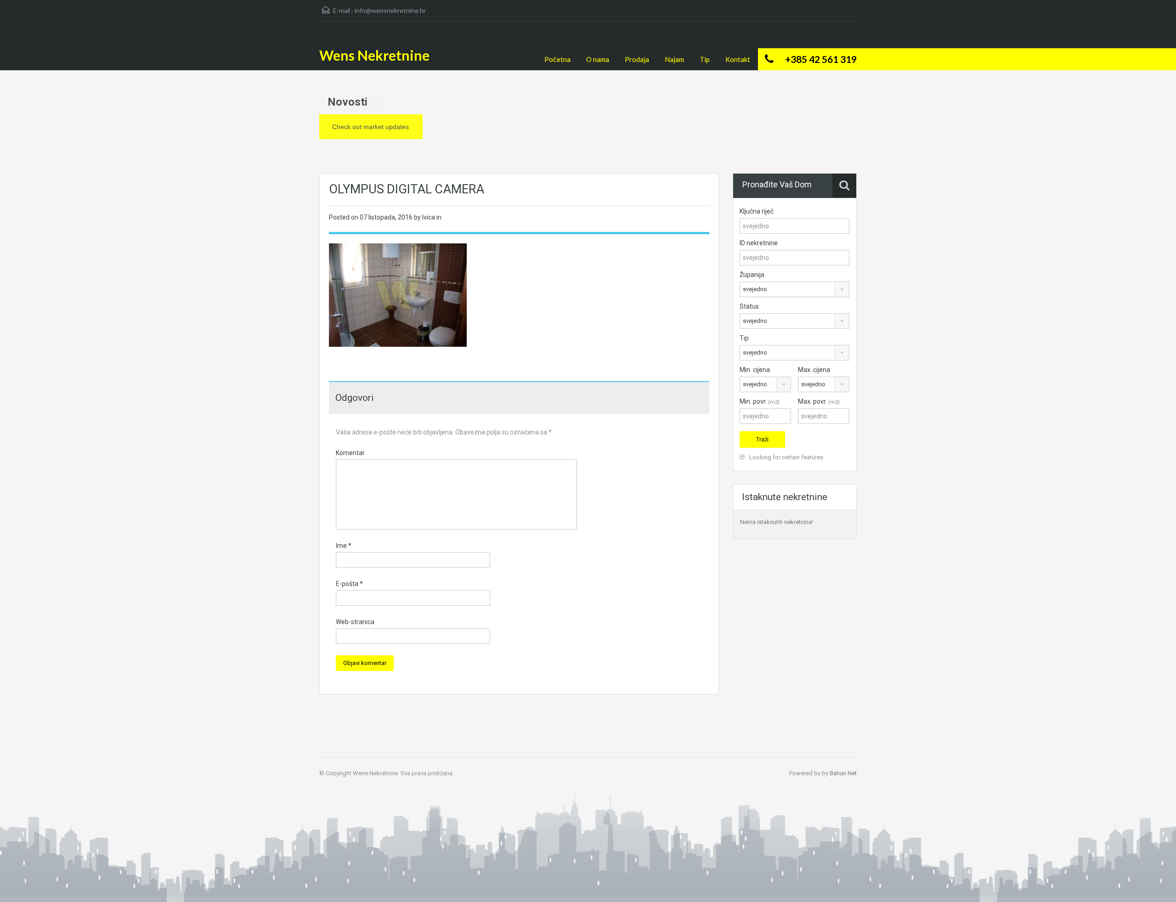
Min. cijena (755, 369)
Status (749, 306)
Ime (343, 545)
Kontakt (737, 59)
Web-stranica (355, 622)
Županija (752, 274)
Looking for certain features (785, 457)
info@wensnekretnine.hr (390, 10)
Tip (705, 59)
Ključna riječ (757, 211)
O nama (597, 59)
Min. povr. (760, 401)
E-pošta (349, 583)
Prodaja (637, 59)
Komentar (350, 453)
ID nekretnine (759, 243)
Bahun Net (843, 773)
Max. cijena (814, 369)
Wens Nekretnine (374, 55)
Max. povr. (819, 401)
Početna (557, 59)
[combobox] (794, 289)
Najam (674, 59)
